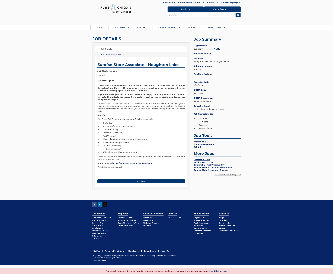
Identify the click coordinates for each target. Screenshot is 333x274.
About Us (199, 2)
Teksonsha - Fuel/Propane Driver (210, 165)
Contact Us (212, 2)
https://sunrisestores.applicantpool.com (132, 163)
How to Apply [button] (141, 181)
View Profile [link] (214, 49)
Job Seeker (119, 27)
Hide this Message (218, 271)
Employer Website (202, 53)
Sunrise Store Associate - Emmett (211, 170)
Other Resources (100, 231)
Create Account (220, 9)
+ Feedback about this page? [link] (228, 175)
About (111, 54)
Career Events (185, 2)
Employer (141, 27)
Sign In (184, 9)
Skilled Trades (214, 27)
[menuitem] (99, 27)
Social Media (224, 223)
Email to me (202, 142)
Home (99, 27)
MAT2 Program (149, 220)
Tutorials (96, 238)
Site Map (96, 251)
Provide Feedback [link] (205, 144)
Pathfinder (148, 218)
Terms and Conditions (229, 231)
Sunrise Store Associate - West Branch (213, 167)
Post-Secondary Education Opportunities (201, 225)
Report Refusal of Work (128, 223)
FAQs (221, 218)
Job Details (106, 49)
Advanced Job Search (101, 218)
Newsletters (169, 2)
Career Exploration (167, 27)
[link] (115, 8)
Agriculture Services (127, 220)
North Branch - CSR (203, 162)
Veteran (192, 27)
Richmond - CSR (202, 160)
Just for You (97, 223)
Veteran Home (174, 218)
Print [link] (198, 147)
